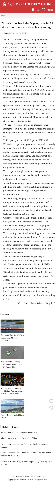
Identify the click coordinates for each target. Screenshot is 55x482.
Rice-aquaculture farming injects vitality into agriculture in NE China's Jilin (12, 364)
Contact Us (40, 477)
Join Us (33, 477)
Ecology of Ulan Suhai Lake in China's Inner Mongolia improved (12, 338)
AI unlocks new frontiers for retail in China (19, 438)
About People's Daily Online (20, 477)
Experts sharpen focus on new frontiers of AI (19, 432)
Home (3, 15)
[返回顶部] (51, 408)
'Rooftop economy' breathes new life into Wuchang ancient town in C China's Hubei (12, 391)
